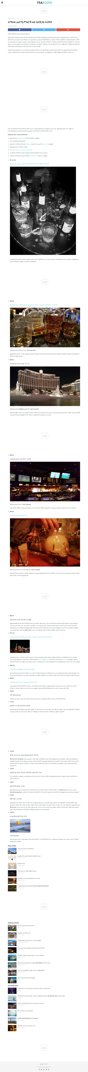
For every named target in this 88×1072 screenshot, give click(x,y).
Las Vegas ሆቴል (45, 659)
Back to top (44, 1064)
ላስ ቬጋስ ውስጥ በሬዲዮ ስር (18, 515)
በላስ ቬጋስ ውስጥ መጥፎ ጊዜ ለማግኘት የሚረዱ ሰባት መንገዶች (29, 164)
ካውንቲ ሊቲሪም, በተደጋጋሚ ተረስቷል (26, 978)
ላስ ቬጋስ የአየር (33, 156)
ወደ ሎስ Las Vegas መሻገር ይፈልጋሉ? (22, 669)
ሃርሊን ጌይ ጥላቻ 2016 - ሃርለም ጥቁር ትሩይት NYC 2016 (31, 970)
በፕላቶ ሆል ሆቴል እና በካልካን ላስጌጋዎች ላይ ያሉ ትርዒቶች (31, 948)
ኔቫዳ (17, 18)
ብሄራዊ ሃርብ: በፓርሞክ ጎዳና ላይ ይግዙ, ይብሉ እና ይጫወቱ (31, 1003)
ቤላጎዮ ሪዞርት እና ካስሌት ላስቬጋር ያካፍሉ (27, 871)
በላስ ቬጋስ (28, 144)
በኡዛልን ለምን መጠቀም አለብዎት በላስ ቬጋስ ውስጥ (29, 856)
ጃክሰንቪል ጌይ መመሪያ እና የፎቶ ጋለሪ (26, 1025)
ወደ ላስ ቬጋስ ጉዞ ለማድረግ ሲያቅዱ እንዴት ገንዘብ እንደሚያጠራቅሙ (31, 637)
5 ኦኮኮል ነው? (14, 305)
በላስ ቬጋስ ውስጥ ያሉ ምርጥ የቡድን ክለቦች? (21, 150)
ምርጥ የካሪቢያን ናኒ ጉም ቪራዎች (25, 1011)
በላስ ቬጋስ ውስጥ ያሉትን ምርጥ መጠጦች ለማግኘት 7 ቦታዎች (38, 305)
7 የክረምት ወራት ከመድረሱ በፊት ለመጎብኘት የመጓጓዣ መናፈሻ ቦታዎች (34, 988)
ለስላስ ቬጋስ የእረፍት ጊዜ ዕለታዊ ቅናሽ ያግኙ (23, 682)
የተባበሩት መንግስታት (11, 18)
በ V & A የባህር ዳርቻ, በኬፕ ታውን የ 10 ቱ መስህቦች (29, 940)
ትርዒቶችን (45, 144)
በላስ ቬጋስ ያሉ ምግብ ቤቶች (24, 933)
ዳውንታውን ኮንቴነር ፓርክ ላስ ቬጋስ (26, 848)
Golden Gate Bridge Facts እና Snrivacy (28, 1018)
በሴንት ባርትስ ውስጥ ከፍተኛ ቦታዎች (26, 925)
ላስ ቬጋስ (21, 18)
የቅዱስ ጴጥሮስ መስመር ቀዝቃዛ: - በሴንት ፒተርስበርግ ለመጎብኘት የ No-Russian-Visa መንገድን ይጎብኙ (41, 996)
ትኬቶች (64, 659)
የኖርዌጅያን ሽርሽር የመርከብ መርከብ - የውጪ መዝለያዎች (31, 955)
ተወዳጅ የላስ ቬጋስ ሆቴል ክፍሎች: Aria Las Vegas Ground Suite (33, 886)
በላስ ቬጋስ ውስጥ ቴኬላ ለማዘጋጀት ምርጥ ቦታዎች (29, 878)
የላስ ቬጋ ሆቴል (22, 138)
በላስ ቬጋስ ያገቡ (21, 863)
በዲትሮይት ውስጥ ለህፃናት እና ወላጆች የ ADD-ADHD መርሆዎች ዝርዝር (34, 963)
